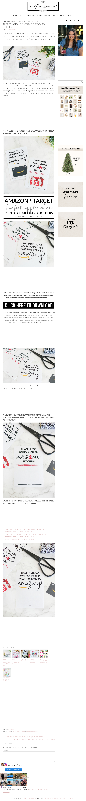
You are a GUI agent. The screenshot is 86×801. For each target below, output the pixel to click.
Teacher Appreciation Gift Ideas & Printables (19, 539)
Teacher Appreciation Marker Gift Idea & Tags (19, 537)
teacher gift (36, 731)
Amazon (9, 731)
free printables (11, 729)
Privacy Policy (63, 798)
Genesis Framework (30, 798)
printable (21, 731)
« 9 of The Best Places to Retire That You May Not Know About (23, 737)
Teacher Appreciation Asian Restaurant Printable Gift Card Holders (26, 534)
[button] (24, 786)
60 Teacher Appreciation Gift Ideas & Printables (43, 661)
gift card (13, 731)
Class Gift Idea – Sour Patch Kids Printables (6, 679)
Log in (71, 798)
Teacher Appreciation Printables (33, 661)
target (24, 731)
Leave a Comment (12, 29)
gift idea (17, 731)
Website (5, 776)
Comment (5, 750)
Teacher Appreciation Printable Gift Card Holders (16, 661)
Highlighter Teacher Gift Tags (25, 660)
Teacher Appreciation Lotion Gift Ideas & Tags (19, 532)
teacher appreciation (30, 731)
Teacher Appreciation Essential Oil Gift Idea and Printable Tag (24, 529)
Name (5, 764)
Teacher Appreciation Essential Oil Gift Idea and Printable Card (6, 662)
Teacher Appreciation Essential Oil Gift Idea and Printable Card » (34, 739)
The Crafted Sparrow (43, 8)
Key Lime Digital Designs (51, 798)
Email (4, 770)
